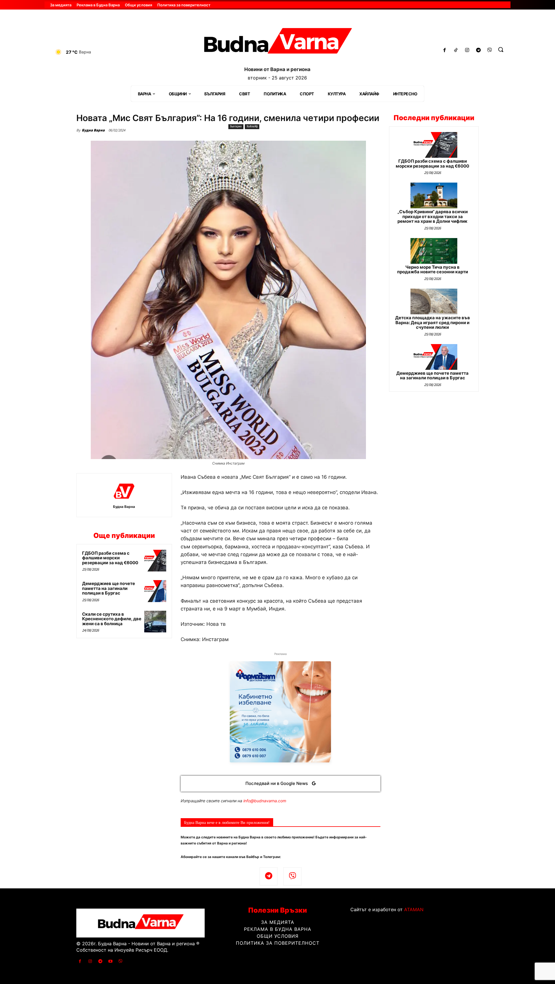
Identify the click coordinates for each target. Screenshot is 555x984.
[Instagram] (467, 50)
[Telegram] (478, 50)
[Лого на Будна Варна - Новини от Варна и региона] (277, 43)
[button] (501, 49)
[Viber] (489, 50)
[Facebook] (445, 50)
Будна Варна (93, 130)
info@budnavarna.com (264, 800)
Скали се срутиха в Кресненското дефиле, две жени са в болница (111, 618)
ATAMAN (413, 909)
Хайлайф (252, 126)
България (236, 126)
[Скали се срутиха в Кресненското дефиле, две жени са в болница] (155, 622)
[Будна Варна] (124, 491)
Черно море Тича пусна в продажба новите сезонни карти (432, 269)
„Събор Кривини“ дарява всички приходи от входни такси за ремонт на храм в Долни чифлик (432, 216)
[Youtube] (110, 961)
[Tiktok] (456, 50)
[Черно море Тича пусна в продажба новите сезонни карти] (433, 251)
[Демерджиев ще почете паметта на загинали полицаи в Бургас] (155, 591)
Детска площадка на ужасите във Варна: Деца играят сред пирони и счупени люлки (432, 322)
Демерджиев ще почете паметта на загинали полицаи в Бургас (108, 588)
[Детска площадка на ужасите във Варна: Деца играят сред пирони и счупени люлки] (433, 301)
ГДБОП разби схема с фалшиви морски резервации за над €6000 (110, 557)
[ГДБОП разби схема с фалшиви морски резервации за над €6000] (155, 561)
